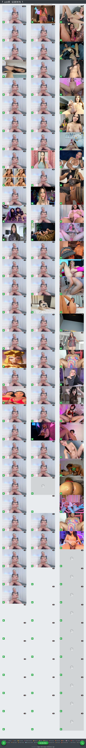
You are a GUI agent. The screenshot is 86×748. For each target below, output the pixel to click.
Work (42, 746)
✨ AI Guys (57, 742)
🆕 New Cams (7, 742)
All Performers (49, 746)
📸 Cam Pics (79, 742)
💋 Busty (72, 740)
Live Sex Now (43, 743)
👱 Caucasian (20, 740)
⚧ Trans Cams (21, 742)
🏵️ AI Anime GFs (50, 742)
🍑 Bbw (62, 740)
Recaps (45, 746)
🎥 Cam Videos (72, 742)
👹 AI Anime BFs (64, 742)
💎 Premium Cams (29, 742)
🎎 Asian (4, 740)
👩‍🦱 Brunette (51, 740)
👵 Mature (35, 740)
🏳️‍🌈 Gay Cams (14, 742)
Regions (38, 746)
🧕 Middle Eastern (28, 740)
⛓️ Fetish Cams (37, 742)
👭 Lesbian (78, 740)
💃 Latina (14, 740)
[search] (82, 743)
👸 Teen (40, 740)
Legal (53, 746)
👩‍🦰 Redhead (57, 740)
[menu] (3, 743)
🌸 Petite (68, 740)
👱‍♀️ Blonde (45, 740)
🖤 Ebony (9, 740)
